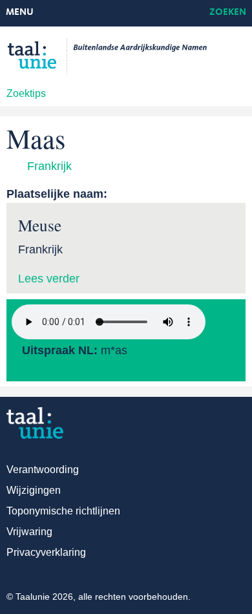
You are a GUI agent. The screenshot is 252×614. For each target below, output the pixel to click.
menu (20, 12)
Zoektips (26, 93)
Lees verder (48, 278)
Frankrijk (49, 166)
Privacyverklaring (46, 552)
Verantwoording (42, 469)
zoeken (227, 12)
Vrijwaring (29, 531)
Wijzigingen (33, 490)
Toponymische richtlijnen (63, 510)
